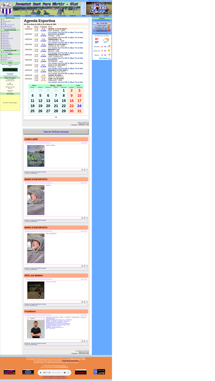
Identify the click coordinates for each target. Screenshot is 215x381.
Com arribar (40, 16)
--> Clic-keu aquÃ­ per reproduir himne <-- (54, 376)
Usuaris (106, 16)
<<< (34, 85)
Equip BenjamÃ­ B (7, 46)
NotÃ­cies (73, 16)
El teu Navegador (7, 57)
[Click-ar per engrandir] (35, 166)
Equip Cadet (5, 36)
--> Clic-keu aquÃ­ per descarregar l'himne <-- (54, 378)
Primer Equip (6, 31)
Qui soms (28, 16)
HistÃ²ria (51, 16)
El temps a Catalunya (8, 61)
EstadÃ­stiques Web (7, 26)
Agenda (4, 23)
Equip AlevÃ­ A (6, 41)
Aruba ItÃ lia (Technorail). (70, 361)
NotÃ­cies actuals (7, 21)
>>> (78, 85)
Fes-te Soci (62, 16)
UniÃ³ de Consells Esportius (9, 28)
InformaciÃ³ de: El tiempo (102, 33)
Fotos (84, 16)
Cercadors (5, 56)
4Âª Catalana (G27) (7, 52)
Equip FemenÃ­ (6, 33)
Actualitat (17, 16)
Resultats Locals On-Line (8, 24)
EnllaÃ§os (5, 59)
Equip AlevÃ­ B (6, 43)
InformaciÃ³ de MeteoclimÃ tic (102, 20)
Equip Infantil (6, 40)
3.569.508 (10, 74)
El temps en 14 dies (102, 35)
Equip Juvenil (6, 35)
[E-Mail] (87, 170)
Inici (5, 16)
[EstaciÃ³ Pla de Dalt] (101, 31)
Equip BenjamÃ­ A (7, 45)
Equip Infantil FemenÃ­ (8, 38)
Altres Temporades (7, 48)
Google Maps (95, 16)
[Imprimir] (56, 117)
